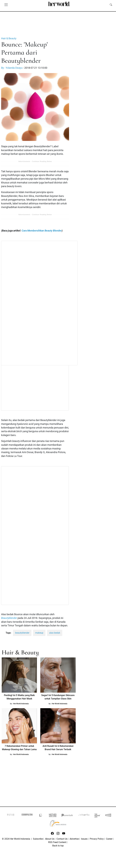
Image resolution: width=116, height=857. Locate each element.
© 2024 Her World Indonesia (16, 838)
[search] (111, 4)
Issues (84, 838)
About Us (49, 838)
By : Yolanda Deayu (11, 67)
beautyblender (22, 632)
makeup (39, 632)
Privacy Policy (97, 838)
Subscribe (38, 838)
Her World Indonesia (21, 704)
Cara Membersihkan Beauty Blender (42, 230)
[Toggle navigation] (6, 4)
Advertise (74, 838)
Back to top (58, 845)
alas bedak (54, 632)
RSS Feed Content (57, 842)
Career (109, 838)
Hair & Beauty (8, 38)
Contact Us (61, 838)
